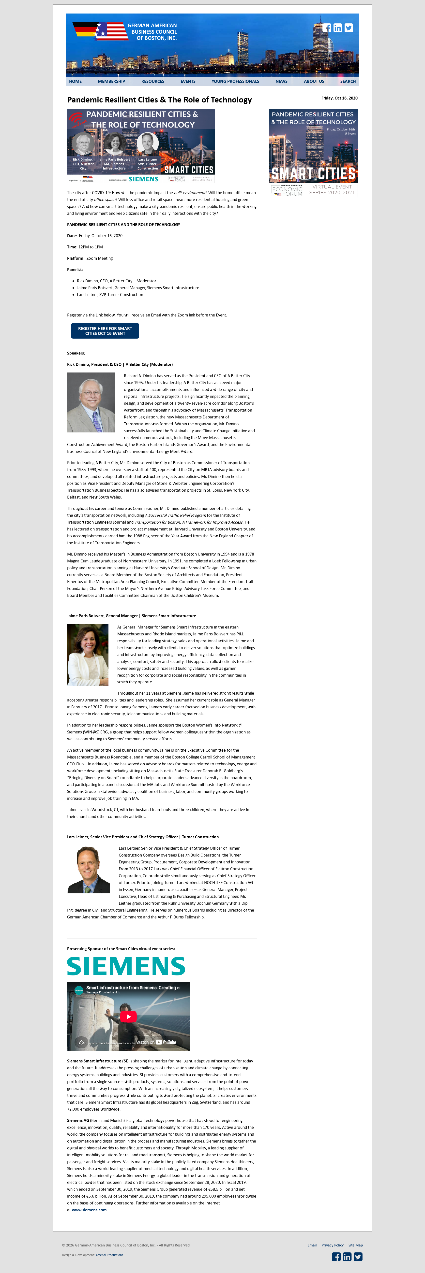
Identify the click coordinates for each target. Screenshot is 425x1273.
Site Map (356, 1245)
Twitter (349, 27)
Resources (152, 81)
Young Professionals (235, 81)
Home (75, 81)
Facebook (326, 27)
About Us (314, 81)
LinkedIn (338, 27)
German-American (152, 31)
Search (348, 81)
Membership (111, 81)
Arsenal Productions (109, 1255)
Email (312, 1245)
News (282, 81)
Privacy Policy (333, 1245)
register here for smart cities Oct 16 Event (105, 331)
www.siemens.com (89, 1210)
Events (188, 81)
